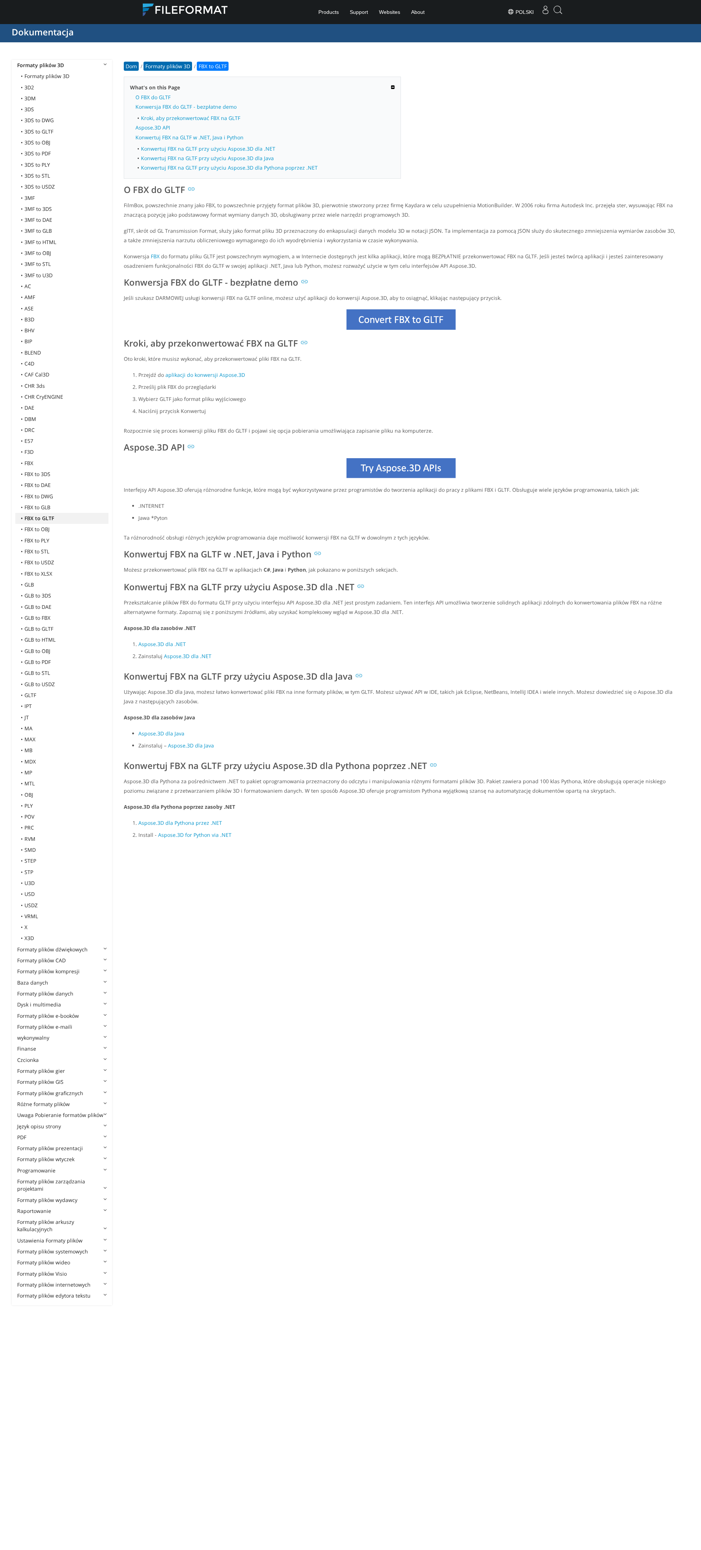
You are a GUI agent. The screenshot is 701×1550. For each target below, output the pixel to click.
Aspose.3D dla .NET (162, 644)
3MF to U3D (38, 275)
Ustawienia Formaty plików (50, 1240)
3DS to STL (37, 175)
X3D (29, 938)
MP (28, 772)
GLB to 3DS (37, 595)
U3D (29, 883)
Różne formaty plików (43, 1104)
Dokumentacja (43, 32)
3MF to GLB (38, 230)
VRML (31, 916)
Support (359, 12)
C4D (29, 363)
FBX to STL (36, 551)
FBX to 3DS (37, 474)
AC (27, 286)
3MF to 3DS (38, 208)
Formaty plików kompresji (48, 971)
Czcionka (28, 1059)
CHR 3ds (34, 385)
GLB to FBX (37, 617)
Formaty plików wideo (43, 1262)
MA (28, 728)
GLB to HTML (39, 639)
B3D (29, 319)
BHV (29, 330)
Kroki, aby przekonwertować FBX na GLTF (190, 118)
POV (29, 816)
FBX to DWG (38, 496)
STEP (30, 860)
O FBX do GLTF (153, 97)
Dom (131, 66)
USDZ (31, 905)
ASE (29, 308)
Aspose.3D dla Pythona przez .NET (180, 822)
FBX (28, 463)
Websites (389, 12)
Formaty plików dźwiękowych (52, 949)
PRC (29, 827)
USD (29, 893)
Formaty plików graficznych (50, 1093)
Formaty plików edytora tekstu (54, 1295)
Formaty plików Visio (42, 1273)
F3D (29, 451)
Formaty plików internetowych (54, 1284)
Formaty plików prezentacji (50, 1148)
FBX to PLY (36, 540)
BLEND (32, 352)
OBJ (28, 794)
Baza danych (32, 982)
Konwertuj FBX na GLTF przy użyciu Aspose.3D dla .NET (208, 148)
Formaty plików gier (41, 1070)
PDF (21, 1137)
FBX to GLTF (39, 518)
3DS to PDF (37, 153)
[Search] (557, 12)
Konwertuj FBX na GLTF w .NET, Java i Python (189, 137)
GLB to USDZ (39, 684)
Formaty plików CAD (41, 960)
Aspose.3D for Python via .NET (194, 834)
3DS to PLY (37, 164)
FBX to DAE (37, 485)
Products (328, 12)
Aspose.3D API (152, 127)
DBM (30, 418)
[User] (545, 12)
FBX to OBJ (37, 529)
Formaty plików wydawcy (47, 1200)
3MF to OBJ (37, 253)
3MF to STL (37, 263)
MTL (29, 783)
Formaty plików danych (45, 993)
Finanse (26, 1048)
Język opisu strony (39, 1126)
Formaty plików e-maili (44, 1026)
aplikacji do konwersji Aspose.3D (205, 374)
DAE (29, 407)
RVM (29, 838)
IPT (28, 706)
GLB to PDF (37, 661)
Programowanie (36, 1170)
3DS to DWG (39, 120)
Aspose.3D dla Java (161, 733)
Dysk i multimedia (39, 1004)
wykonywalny (33, 1037)
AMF (29, 297)
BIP (28, 341)
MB (28, 750)
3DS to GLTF (38, 131)
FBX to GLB (37, 507)
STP (28, 872)
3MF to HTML (40, 242)
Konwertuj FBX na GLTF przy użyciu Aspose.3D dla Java (207, 158)
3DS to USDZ (39, 186)
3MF (29, 197)
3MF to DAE (38, 219)
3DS (29, 109)
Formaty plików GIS (40, 1081)
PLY (28, 805)
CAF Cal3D (36, 374)
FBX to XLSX (38, 573)
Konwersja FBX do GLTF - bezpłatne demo (186, 106)
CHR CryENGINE (43, 396)
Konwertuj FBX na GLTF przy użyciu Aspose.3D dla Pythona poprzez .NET (229, 167)
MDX (30, 761)
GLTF (30, 695)
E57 (28, 440)
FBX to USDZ (39, 562)
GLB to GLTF (38, 628)
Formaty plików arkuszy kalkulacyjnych (45, 1225)
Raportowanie (34, 1210)
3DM (30, 98)
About (418, 12)
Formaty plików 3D (40, 65)
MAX (29, 739)
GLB (29, 584)
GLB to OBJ (37, 651)
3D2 (29, 87)
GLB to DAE (37, 606)
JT (26, 717)
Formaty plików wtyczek (45, 1159)
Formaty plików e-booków (48, 1015)
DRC (29, 429)
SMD (30, 849)
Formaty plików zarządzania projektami (51, 1185)
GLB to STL (37, 672)
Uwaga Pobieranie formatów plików (60, 1115)
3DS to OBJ (37, 142)
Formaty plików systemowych (52, 1251)
